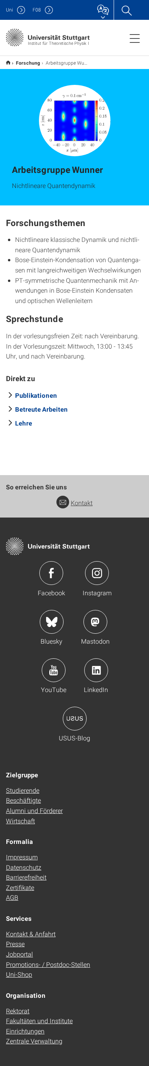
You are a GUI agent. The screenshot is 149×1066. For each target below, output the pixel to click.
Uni (9, 10)
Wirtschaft (20, 821)
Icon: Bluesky (52, 622)
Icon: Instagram (97, 573)
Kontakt (82, 502)
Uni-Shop (19, 974)
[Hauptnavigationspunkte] (134, 38)
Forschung (28, 62)
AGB (12, 897)
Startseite (8, 62)
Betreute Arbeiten (41, 409)
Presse (15, 943)
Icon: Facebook (51, 573)
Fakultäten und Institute (39, 1020)
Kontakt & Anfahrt (31, 934)
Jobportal (19, 954)
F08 (37, 10)
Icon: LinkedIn (96, 670)
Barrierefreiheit (26, 877)
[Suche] (126, 10)
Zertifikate (20, 887)
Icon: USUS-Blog (75, 718)
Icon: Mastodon (95, 622)
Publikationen (36, 395)
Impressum (22, 857)
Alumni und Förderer (34, 810)
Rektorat (17, 1011)
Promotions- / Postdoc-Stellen (48, 964)
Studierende (22, 790)
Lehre (23, 423)
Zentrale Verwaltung (34, 1041)
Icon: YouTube (54, 670)
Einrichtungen (25, 1031)
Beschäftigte (23, 800)
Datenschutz (23, 867)
